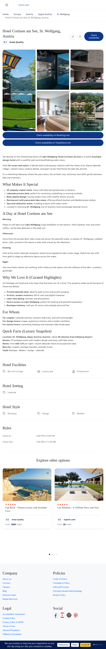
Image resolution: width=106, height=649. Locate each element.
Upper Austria (45, 14)
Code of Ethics (60, 579)
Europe (17, 14)
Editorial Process (61, 587)
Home (6, 14)
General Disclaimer (11, 630)
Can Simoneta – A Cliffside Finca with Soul (78, 507)
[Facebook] (55, 615)
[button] (49, 554)
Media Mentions (10, 599)
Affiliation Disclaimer (12, 634)
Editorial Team (9, 595)
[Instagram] (69, 615)
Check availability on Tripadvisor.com (53, 142)
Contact (7, 583)
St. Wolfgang (63, 14)
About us (7, 579)
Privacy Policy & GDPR (13, 622)
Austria (29, 14)
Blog (5, 591)
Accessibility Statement (14, 614)
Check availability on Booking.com (53, 135)
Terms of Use (9, 626)
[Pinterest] (75, 615)
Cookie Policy (9, 618)
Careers (6, 587)
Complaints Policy (61, 583)
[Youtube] (62, 615)
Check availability (94, 36)
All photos (92, 124)
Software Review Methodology (67, 591)
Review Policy (59, 595)
